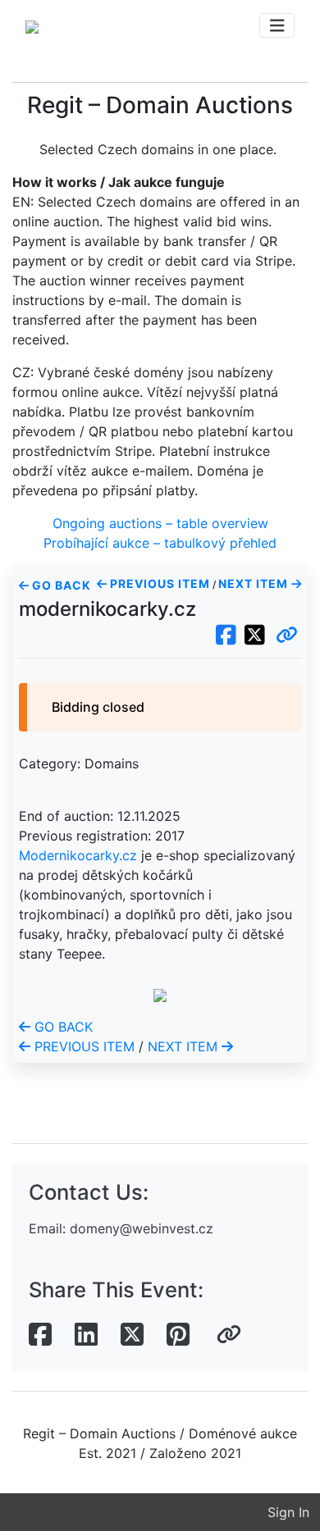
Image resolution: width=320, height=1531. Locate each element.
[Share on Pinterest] (178, 1335)
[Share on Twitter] (132, 1335)
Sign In (288, 1512)
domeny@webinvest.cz (141, 1228)
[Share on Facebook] (40, 1335)
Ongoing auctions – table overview (160, 523)
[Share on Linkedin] (86, 1335)
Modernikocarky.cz (78, 855)
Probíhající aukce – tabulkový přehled (160, 543)
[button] (286, 635)
